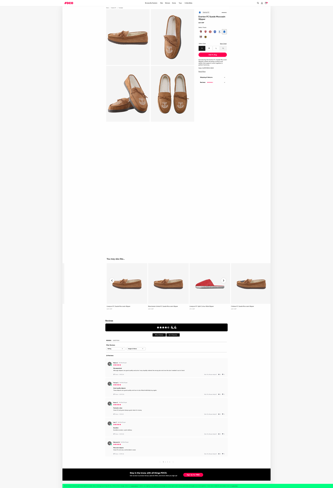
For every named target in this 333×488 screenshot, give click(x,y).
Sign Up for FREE (193, 475)
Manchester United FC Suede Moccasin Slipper (163, 306)
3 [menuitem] (167, 462)
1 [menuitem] (163, 462)
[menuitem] (151, 3)
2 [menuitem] (165, 462)
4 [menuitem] (169, 462)
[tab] (159, 335)
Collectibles (188, 3)
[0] (265, 3)
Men (161, 3)
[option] (127, 287)
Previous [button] (112, 280)
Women (167, 3)
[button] (116, 374)
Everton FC (206, 12)
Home (174, 3)
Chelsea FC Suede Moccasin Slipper (242, 306)
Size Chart (223, 43)
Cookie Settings (134, 486)
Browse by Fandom (151, 3)
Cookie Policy (235, 486)
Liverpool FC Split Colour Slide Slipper (202, 306)
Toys (180, 3)
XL (223, 48)
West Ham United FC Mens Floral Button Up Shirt (80, 306)
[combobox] (115, 348)
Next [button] (224, 280)
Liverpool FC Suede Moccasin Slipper (118, 306)
